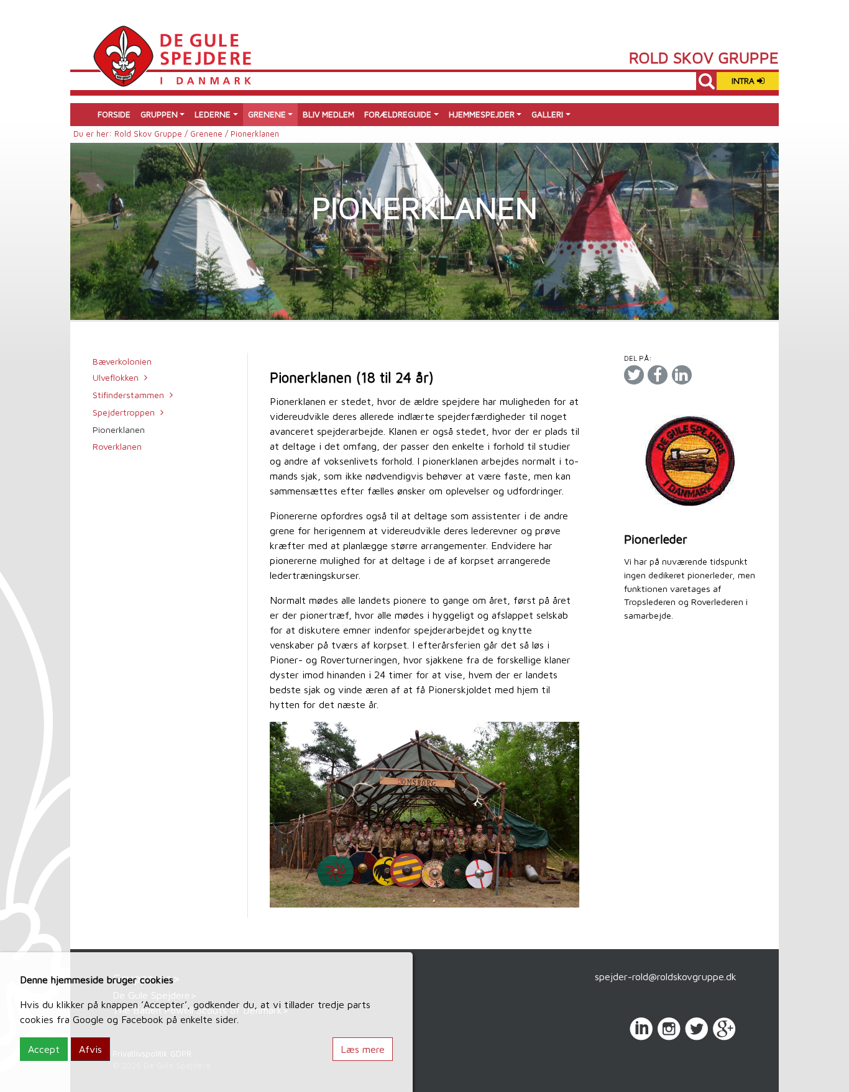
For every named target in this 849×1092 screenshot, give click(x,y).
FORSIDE (114, 114)
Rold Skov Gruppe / (152, 134)
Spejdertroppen (124, 412)
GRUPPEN (159, 114)
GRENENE (267, 114)
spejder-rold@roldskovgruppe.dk (666, 976)
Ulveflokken (116, 377)
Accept (44, 1049)
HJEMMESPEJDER (482, 114)
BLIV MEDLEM (328, 114)
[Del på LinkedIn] (682, 374)
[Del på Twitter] (634, 374)
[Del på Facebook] (658, 374)
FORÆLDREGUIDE (397, 114)
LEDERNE (213, 114)
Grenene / (210, 134)
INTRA (744, 81)
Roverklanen (117, 446)
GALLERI (547, 114)
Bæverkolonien (122, 361)
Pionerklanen (119, 429)
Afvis (90, 1049)
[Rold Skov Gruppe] (172, 54)
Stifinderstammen (128, 394)
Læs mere (363, 1049)
